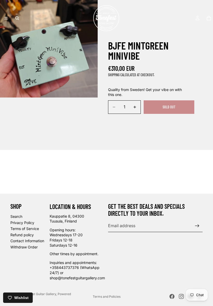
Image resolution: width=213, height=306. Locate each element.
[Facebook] (172, 296)
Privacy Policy (22, 222)
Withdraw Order (24, 247)
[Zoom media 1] (49, 49)
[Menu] (6, 18)
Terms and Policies (107, 296)
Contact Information (27, 241)
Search (16, 216)
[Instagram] (181, 296)
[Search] (17, 18)
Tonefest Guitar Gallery (39, 294)
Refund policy (22, 235)
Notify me (169, 121)
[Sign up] (197, 225)
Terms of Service (24, 228)
